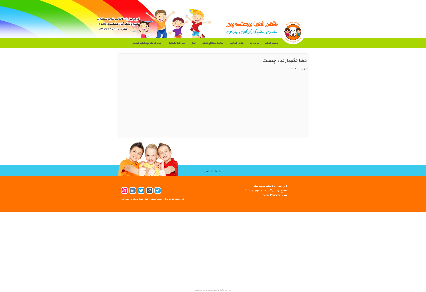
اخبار (193, 43)
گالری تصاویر (237, 43)
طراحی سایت (225, 290)
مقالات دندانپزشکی (213, 43)
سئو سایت (212, 290)
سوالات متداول (176, 43)
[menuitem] (271, 43)
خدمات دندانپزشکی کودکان (147, 43)
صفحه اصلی (271, 43)
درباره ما (254, 43)
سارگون (199, 290)
